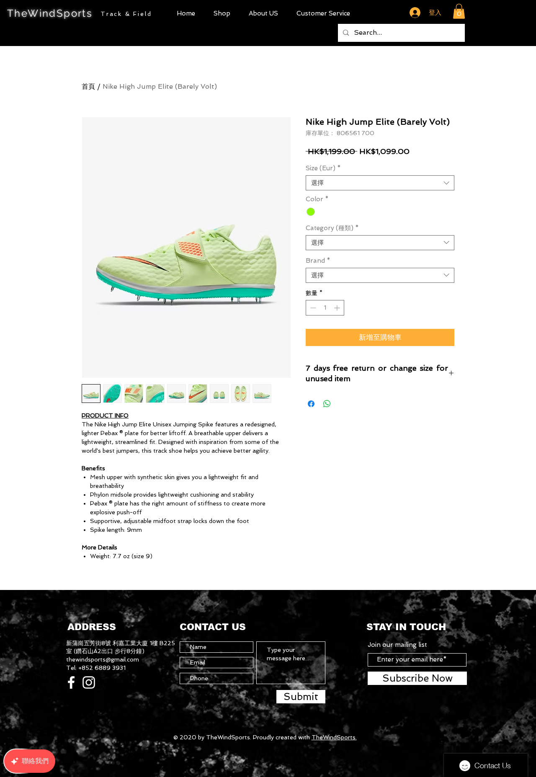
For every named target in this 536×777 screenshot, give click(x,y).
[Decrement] (312, 307)
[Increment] (337, 307)
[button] (222, 13)
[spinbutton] (324, 307)
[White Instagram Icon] (88, 682)
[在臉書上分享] (311, 404)
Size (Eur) (323, 168)
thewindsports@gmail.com (102, 659)
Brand (318, 260)
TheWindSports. (334, 737)
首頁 (88, 86)
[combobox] (380, 182)
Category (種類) (332, 228)
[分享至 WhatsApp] (327, 404)
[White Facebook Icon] (71, 682)
